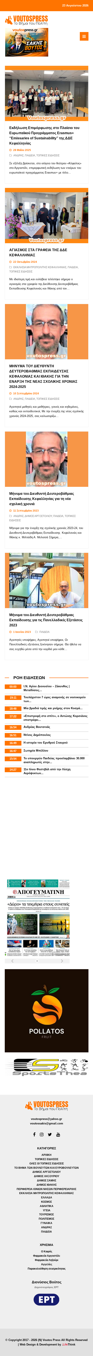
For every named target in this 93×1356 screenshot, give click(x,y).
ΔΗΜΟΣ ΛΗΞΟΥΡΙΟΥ (46, 1176)
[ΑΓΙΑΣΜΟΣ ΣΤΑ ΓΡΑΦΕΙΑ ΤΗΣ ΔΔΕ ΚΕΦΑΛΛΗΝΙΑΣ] (46, 215)
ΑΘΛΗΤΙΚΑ (46, 1206)
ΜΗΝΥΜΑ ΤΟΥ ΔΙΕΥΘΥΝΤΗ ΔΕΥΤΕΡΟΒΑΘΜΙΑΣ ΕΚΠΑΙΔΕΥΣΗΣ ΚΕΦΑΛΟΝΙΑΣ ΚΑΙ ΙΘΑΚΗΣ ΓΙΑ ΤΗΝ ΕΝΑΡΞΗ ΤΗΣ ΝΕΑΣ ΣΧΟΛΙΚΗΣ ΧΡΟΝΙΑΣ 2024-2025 (43, 376)
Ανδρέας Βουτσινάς (37, 727)
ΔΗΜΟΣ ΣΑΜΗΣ (46, 1180)
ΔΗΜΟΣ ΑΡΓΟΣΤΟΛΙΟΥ (38, 516)
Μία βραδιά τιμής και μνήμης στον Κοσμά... (53, 708)
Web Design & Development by (47, 1344)
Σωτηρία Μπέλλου (36, 750)
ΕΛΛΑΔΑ (46, 1197)
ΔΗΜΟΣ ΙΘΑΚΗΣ (47, 1184)
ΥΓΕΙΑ (46, 1210)
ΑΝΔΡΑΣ (18, 155)
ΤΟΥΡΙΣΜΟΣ (46, 1214)
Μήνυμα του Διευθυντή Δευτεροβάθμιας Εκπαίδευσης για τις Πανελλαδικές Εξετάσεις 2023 (46, 620)
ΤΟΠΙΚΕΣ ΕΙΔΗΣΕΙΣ (47, 155)
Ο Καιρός (46, 1251)
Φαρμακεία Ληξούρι (46, 1260)
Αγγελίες (46, 1264)
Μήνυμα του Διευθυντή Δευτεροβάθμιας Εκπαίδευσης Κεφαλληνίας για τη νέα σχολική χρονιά (41, 499)
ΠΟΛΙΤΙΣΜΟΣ (46, 1218)
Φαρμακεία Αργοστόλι (46, 1255)
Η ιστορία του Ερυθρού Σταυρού (46, 742)
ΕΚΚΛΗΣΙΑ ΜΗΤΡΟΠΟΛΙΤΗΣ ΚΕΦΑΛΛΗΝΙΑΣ (39, 267)
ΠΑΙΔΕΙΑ (30, 155)
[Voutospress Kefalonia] (26, 20)
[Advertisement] (46, 829)
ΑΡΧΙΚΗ (46, 1154)
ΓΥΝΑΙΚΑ (46, 1223)
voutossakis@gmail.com (46, 1123)
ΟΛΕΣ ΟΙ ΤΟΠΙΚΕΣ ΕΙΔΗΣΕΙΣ (46, 1163)
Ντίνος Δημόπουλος (37, 734)
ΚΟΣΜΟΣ (46, 1201)
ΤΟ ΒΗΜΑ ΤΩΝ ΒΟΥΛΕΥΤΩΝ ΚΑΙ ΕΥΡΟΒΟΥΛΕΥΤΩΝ (46, 1167)
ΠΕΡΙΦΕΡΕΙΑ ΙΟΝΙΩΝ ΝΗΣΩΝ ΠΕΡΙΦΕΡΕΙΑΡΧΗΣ (46, 1189)
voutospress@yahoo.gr (46, 1119)
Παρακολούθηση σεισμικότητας (47, 1268)
